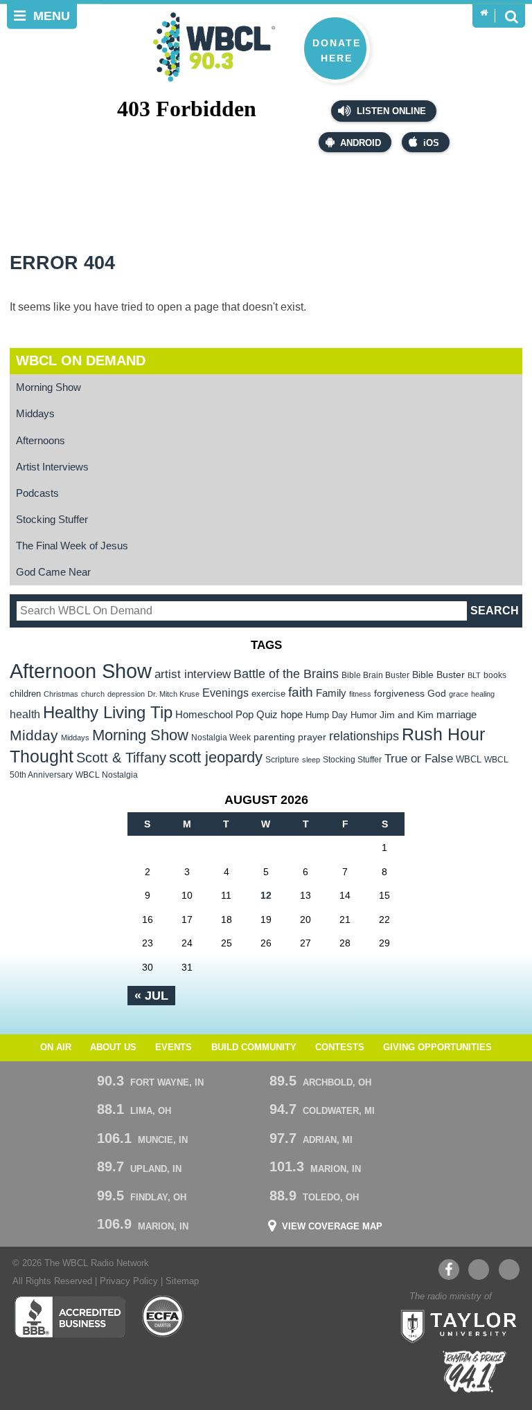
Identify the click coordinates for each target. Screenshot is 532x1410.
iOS (431, 143)
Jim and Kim (407, 714)
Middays (35, 413)
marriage (456, 714)
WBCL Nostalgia (107, 775)
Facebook (448, 1269)
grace (458, 694)
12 (266, 895)
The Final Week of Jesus (72, 545)
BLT (474, 675)
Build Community (253, 1047)
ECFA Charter (163, 1316)
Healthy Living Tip (107, 712)
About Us (113, 1047)
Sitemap (182, 1281)
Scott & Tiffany (121, 757)
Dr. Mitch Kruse (174, 694)
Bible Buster (438, 675)
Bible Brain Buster (375, 675)
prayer (312, 736)
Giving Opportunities (437, 1047)
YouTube (478, 1269)
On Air (55, 1047)
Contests (339, 1047)
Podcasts (37, 493)
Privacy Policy (129, 1281)
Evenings (225, 693)
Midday (34, 735)
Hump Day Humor (341, 715)
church (93, 694)
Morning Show (48, 387)
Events (173, 1047)
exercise (268, 693)
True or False (418, 758)
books (495, 674)
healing (483, 694)
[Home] (484, 13)
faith (300, 692)
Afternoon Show (81, 670)
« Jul (151, 995)
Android (360, 143)
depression (126, 694)
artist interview (192, 674)
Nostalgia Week (221, 737)
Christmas (61, 694)
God (436, 693)
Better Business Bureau (69, 1316)
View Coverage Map (332, 1227)
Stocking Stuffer (52, 519)
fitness (360, 694)
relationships (364, 736)
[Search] (511, 16)
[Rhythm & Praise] (474, 1372)
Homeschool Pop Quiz (226, 714)
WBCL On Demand (80, 360)
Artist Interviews (52, 467)
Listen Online (390, 111)
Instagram (509, 1269)
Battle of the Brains (286, 673)
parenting (274, 736)
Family (331, 693)
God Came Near (53, 572)
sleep (311, 760)
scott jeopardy (216, 757)
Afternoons (40, 440)
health (25, 714)
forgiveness (399, 693)
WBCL (468, 759)
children (25, 693)
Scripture (282, 759)
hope (292, 714)
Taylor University (454, 1325)
